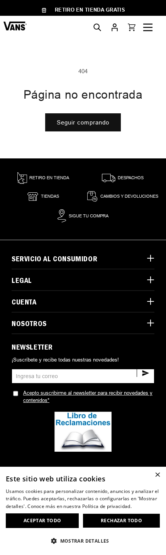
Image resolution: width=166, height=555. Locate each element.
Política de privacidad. (107, 506)
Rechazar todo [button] (121, 520)
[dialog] (83, 511)
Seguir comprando (83, 122)
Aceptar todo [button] (42, 520)
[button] (131, 27)
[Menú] (147, 27)
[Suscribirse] (145, 373)
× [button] (157, 475)
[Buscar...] (97, 27)
